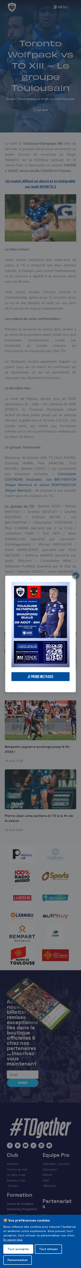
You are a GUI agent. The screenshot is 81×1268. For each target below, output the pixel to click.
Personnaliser (17, 1260)
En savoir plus (13, 1240)
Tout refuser (48, 1249)
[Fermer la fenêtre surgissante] (76, 576)
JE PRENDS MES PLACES (40, 677)
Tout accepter (18, 1249)
